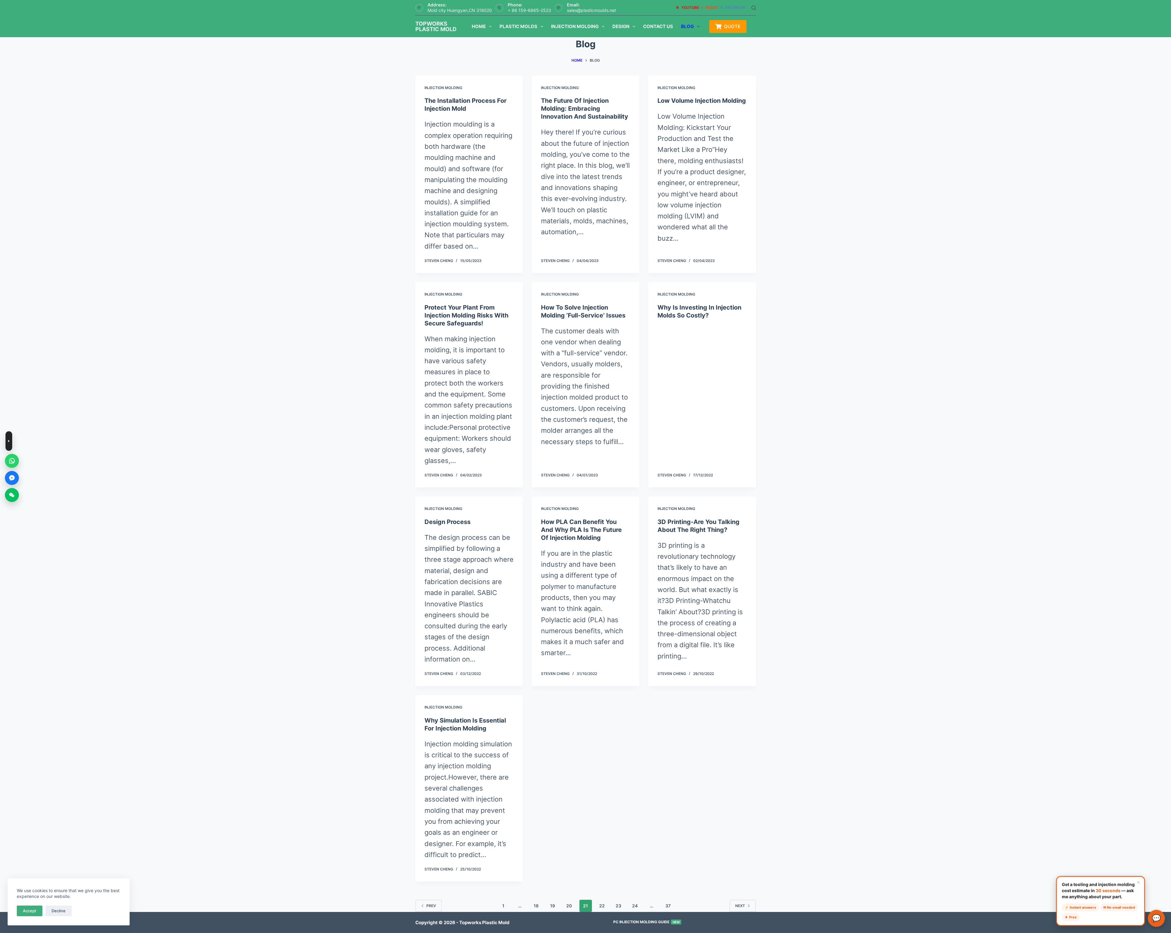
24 (635, 905)
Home (479, 26)
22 (602, 905)
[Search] (753, 7)
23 (618, 905)
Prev (431, 905)
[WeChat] (12, 495)
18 (536, 905)
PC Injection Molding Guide (646, 922)
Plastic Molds (518, 26)
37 (668, 905)
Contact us (658, 26)
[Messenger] (12, 478)
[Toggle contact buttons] (8, 441)
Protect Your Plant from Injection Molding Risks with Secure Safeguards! (466, 315)
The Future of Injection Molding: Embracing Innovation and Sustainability (584, 108)
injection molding (443, 87)
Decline (59, 910)
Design (620, 26)
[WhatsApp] (12, 461)
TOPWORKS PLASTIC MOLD (436, 26)
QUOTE (732, 26)
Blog (687, 26)
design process (447, 522)
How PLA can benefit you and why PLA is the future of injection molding (581, 529)
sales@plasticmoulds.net (591, 10)
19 (552, 905)
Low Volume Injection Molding (701, 100)
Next (740, 905)
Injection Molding (575, 26)
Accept (29, 910)
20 (569, 905)
